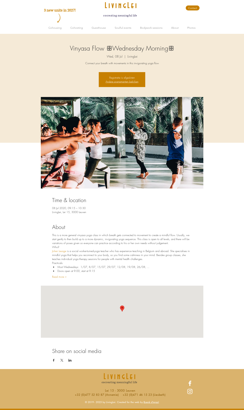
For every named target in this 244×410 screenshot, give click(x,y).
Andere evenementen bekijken (122, 81)
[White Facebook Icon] (189, 383)
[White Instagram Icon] (189, 391)
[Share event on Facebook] (53, 360)
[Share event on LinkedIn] (70, 360)
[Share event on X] (61, 360)
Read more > (59, 277)
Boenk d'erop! (151, 402)
